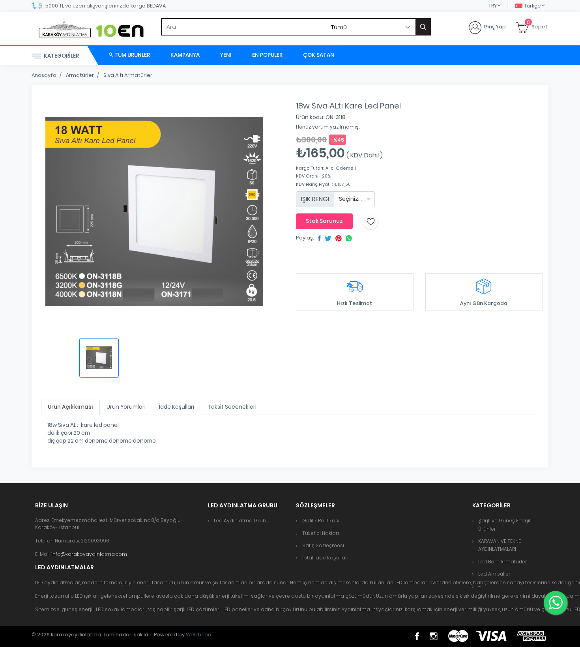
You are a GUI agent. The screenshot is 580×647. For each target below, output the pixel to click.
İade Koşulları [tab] (176, 407)
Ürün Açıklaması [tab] (70, 407)
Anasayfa (44, 75)
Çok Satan (318, 55)
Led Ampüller (494, 573)
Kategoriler (61, 56)
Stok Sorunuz (324, 221)
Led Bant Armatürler (502, 561)
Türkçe (532, 5)
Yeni (226, 55)
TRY (492, 5)
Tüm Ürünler (131, 55)
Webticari (198, 634)
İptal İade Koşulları (325, 557)
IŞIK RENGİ (315, 199)
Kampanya (185, 55)
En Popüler (267, 55)
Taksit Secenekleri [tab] (232, 407)
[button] (479, 586)
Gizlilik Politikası (320, 520)
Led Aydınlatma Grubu (241, 520)
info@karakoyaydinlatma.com (89, 554)
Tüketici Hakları (320, 533)
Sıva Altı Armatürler (127, 75)
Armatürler (80, 75)
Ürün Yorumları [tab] (126, 407)
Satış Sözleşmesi (323, 545)
